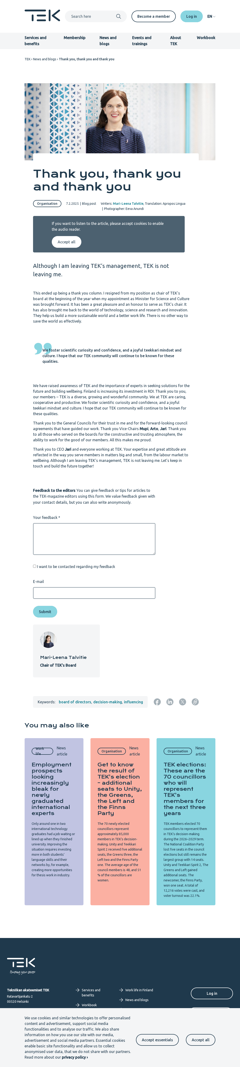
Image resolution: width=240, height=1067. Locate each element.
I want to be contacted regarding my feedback (76, 566)
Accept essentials (157, 1040)
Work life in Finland (139, 990)
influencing (133, 702)
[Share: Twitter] (182, 701)
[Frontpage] (42, 20)
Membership (75, 38)
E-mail (38, 581)
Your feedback (45, 517)
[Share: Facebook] (157, 701)
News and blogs (44, 59)
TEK (27, 59)
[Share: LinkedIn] (169, 701)
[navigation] (211, 16)
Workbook (206, 38)
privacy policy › (75, 1057)
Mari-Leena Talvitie (128, 203)
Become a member (153, 16)
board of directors (75, 702)
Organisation (47, 203)
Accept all (201, 1040)
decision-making (107, 702)
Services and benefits (91, 992)
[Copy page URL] (195, 701)
